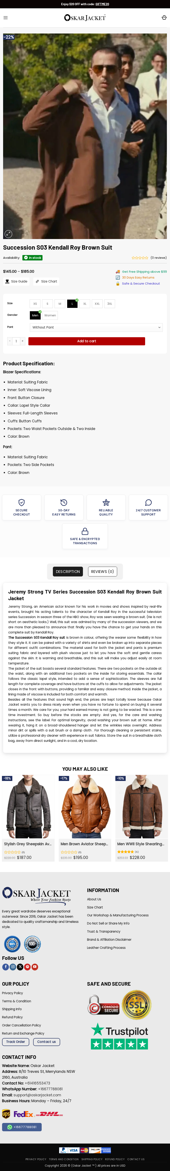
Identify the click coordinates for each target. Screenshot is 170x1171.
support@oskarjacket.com (37, 1095)
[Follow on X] (20, 967)
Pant (10, 327)
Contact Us (135, 1159)
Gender (12, 315)
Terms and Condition (64, 1159)
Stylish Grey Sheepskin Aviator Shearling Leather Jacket (28, 844)
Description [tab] (68, 571)
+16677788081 (50, 1089)
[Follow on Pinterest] (27, 967)
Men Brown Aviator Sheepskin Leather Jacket (84, 844)
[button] (5, 18)
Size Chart (48, 281)
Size (10, 303)
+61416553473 (37, 1083)
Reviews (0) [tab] (102, 571)
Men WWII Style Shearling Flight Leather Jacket (141, 844)
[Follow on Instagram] (13, 967)
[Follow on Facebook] (5, 967)
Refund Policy (115, 1159)
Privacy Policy (36, 1159)
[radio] (35, 304)
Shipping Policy (92, 1159)
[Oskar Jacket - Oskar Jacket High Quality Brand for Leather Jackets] (85, 18)
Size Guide (18, 281)
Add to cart (86, 341)
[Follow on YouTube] (35, 967)
